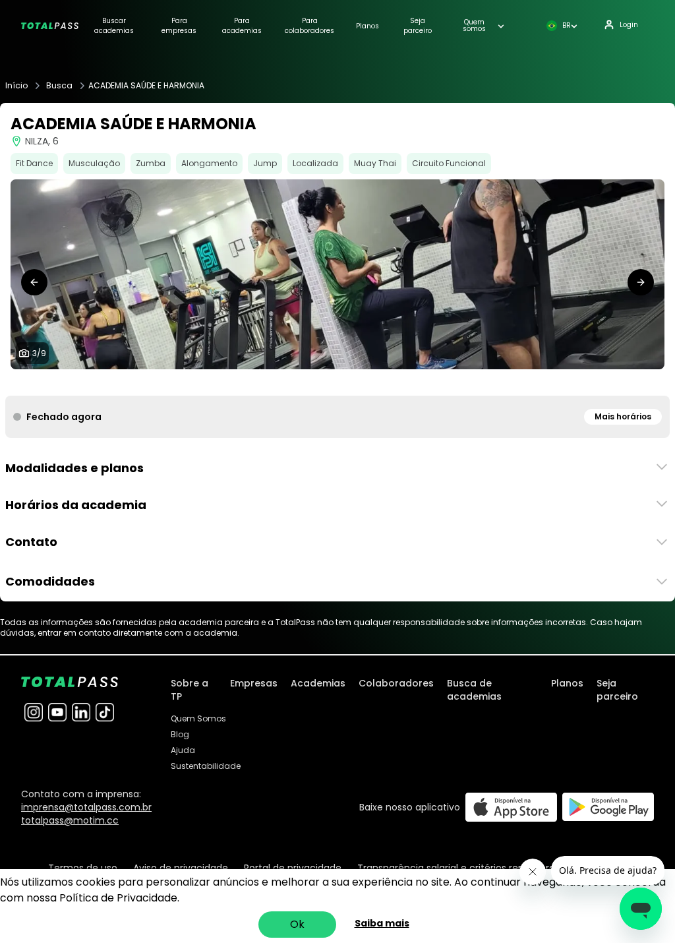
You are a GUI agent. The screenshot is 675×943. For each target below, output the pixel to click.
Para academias (242, 26)
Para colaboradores (309, 26)
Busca (59, 85)
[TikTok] (105, 712)
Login (629, 25)
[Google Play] (608, 807)
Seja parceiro (417, 26)
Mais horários (623, 416)
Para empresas (178, 26)
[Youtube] (57, 712)
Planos (367, 26)
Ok (297, 924)
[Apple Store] (511, 807)
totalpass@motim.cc (70, 820)
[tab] (295, 382)
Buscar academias (114, 26)
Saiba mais (382, 923)
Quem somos (474, 25)
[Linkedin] (81, 712)
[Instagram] (33, 712)
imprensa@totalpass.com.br (86, 807)
